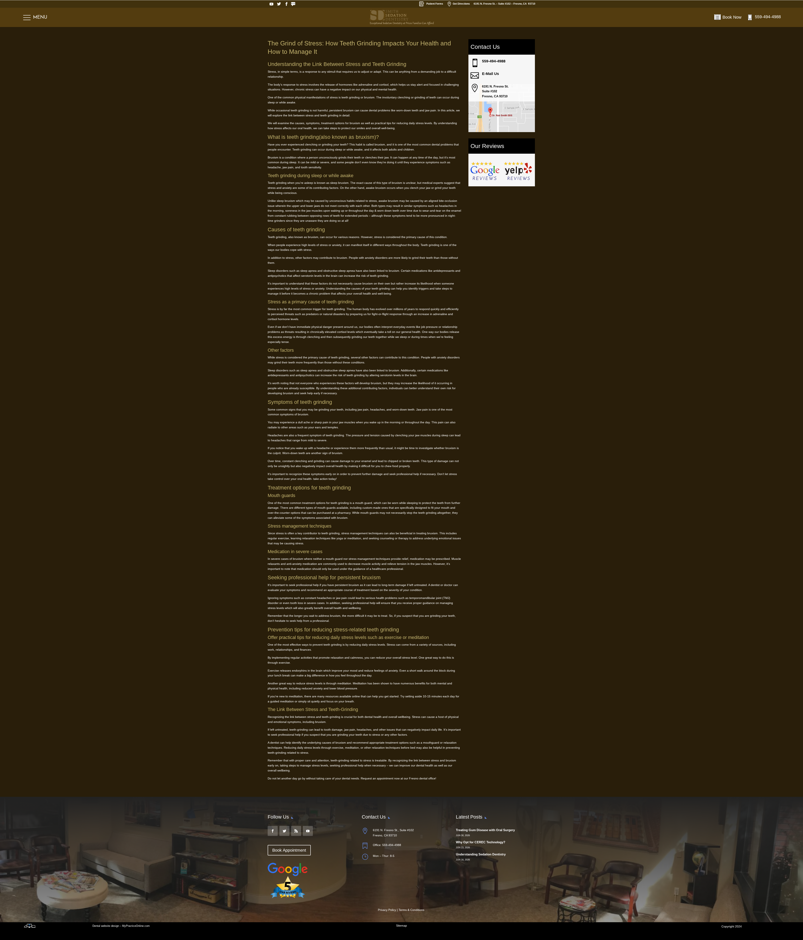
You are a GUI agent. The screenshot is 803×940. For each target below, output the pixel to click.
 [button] (365, 846)
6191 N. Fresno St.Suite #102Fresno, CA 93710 (495, 91)
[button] (35, 18)
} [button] (365, 857)
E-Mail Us (490, 74)
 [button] (475, 88)
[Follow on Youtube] (271, 4)
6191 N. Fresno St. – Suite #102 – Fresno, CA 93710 (504, 3)
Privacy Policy (387, 910)
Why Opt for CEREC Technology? (480, 842)
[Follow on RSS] (294, 4)
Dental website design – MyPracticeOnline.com (121, 925)
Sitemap (401, 925)
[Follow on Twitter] (279, 4)
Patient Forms (434, 3)
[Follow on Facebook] (286, 4)
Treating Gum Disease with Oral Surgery (485, 830)
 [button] (475, 63)
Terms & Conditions (411, 910)
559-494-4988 (768, 16)
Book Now (731, 17)
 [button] (475, 75)
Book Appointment (289, 850)
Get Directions (458, 3)
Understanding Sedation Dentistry (481, 854)
